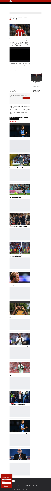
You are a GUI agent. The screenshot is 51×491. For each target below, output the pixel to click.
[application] (20, 54)
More (38, 2)
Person (10, 15)
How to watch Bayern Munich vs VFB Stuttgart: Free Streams (37, 82)
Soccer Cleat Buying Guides (14, 2)
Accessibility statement (12, 485)
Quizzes (33, 2)
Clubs (35, 2)
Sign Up (6, 483)
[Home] (10, 3)
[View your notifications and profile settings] (40, 1)
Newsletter (20, 2)
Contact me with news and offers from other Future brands (6, 481)
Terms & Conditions (6, 486)
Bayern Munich (26, 117)
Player (12, 15)
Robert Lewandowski (16, 117)
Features (29, 2)
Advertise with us (35, 485)
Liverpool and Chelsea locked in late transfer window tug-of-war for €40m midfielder (37, 91)
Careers (18, 485)
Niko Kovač (11, 117)
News (24, 2)
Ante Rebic (21, 117)
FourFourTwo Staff (14, 19)
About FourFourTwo (28, 485)
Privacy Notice (11, 100)
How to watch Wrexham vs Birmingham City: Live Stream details (37, 79)
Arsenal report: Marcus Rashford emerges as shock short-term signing (36, 94)
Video (26, 2)
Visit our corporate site (35, 478)
